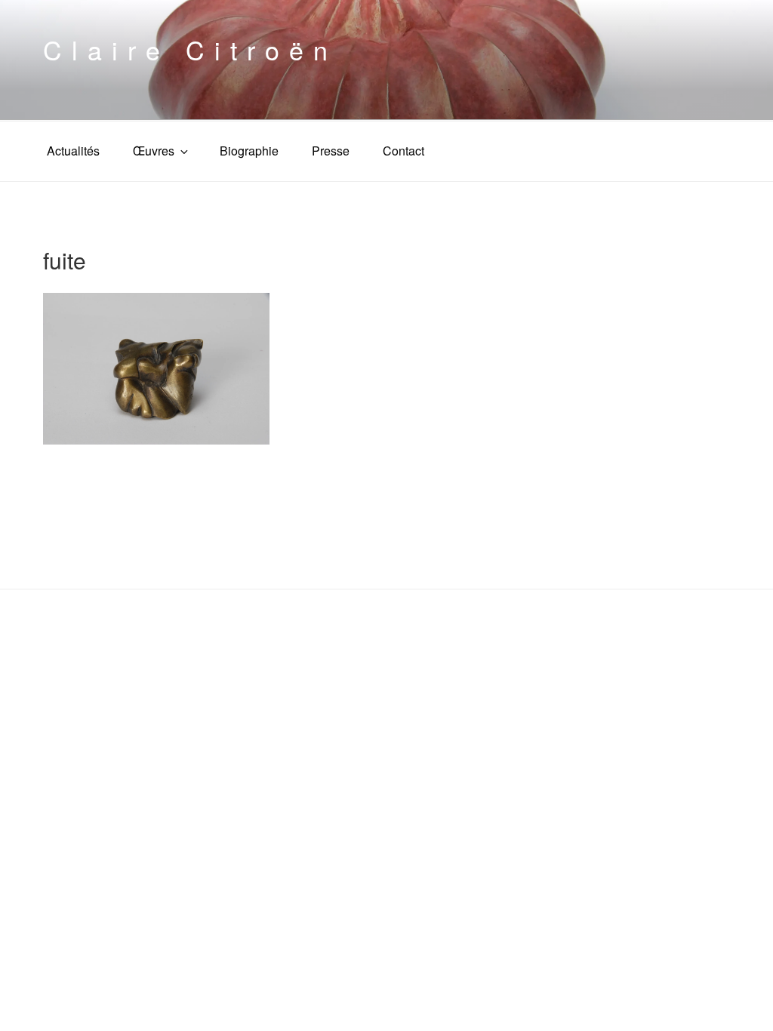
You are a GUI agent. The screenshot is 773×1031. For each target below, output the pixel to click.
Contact (403, 150)
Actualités (73, 150)
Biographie (249, 150)
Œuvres (153, 150)
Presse (331, 150)
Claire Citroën (190, 49)
